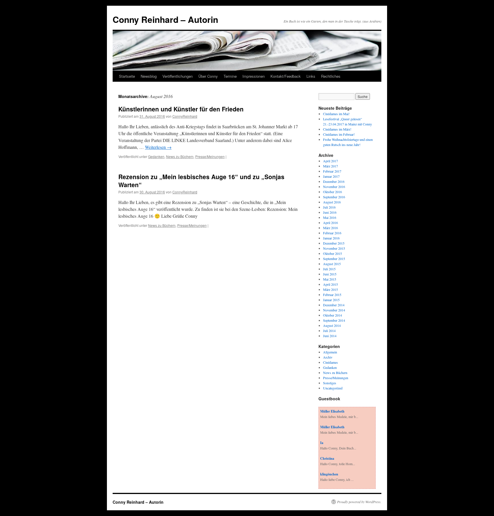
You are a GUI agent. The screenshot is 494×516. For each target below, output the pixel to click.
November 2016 (334, 186)
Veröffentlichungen (177, 76)
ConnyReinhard (184, 116)
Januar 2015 (331, 299)
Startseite (127, 76)
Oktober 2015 (332, 253)
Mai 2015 (329, 279)
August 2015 (332, 263)
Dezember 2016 (333, 181)
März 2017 (330, 166)
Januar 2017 (331, 176)
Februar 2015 (332, 294)
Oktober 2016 (332, 191)
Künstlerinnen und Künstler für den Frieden (181, 109)
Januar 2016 (331, 238)
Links (310, 76)
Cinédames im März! (337, 129)
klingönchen (329, 474)
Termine (230, 76)
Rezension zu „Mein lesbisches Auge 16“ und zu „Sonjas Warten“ (201, 180)
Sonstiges (329, 383)
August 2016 (332, 202)
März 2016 (330, 227)
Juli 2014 (329, 330)
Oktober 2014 (332, 315)
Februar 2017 (332, 171)
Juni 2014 (329, 335)
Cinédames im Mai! (336, 113)
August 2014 (332, 325)
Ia (321, 442)
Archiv (327, 357)
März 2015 (330, 289)
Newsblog (149, 76)
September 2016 (334, 197)
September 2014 (334, 320)
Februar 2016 (332, 233)
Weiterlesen (158, 147)
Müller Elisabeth (332, 411)
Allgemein (330, 352)
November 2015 (334, 248)
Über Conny (208, 76)
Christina (327, 458)
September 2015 (334, 258)
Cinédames (330, 362)
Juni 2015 (329, 274)
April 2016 (330, 222)
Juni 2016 (329, 212)
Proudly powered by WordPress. (359, 501)
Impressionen (253, 76)
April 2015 (330, 284)
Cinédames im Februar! (339, 134)
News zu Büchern (180, 156)
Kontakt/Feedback (285, 76)
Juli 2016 (329, 207)
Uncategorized (332, 388)
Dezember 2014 (333, 305)
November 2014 (334, 310)
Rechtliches (330, 76)
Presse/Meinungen (210, 156)
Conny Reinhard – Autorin (165, 19)
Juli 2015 (329, 269)
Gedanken (156, 156)
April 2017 (330, 161)
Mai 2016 (329, 217)
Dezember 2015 (333, 243)
